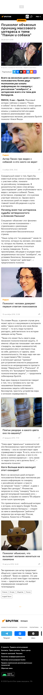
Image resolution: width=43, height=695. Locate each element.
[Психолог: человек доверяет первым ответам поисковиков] (21, 282)
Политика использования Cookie (13, 660)
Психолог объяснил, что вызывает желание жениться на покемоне (21, 556)
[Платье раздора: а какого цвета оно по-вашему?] (21, 412)
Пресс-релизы (14, 650)
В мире (12, 592)
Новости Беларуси (9, 627)
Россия (28, 592)
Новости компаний (8, 653)
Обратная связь (7, 668)
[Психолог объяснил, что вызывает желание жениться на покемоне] (21, 535)
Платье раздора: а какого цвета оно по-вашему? (21, 432)
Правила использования (19, 647)
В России (23, 627)
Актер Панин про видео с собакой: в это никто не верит (20, 160)
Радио (6, 155)
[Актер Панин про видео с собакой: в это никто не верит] (21, 138)
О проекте (5, 647)
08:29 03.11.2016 (7, 40)
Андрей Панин (6, 596)
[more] (39, 169)
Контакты (4, 650)
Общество (20, 592)
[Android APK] (8, 674)
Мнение (4, 592)
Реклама (19, 653)
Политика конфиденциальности (13, 657)
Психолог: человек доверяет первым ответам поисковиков (20, 305)
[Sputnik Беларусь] (7, 17)
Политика (34, 627)
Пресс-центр (26, 650)
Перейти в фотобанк (30, 67)
